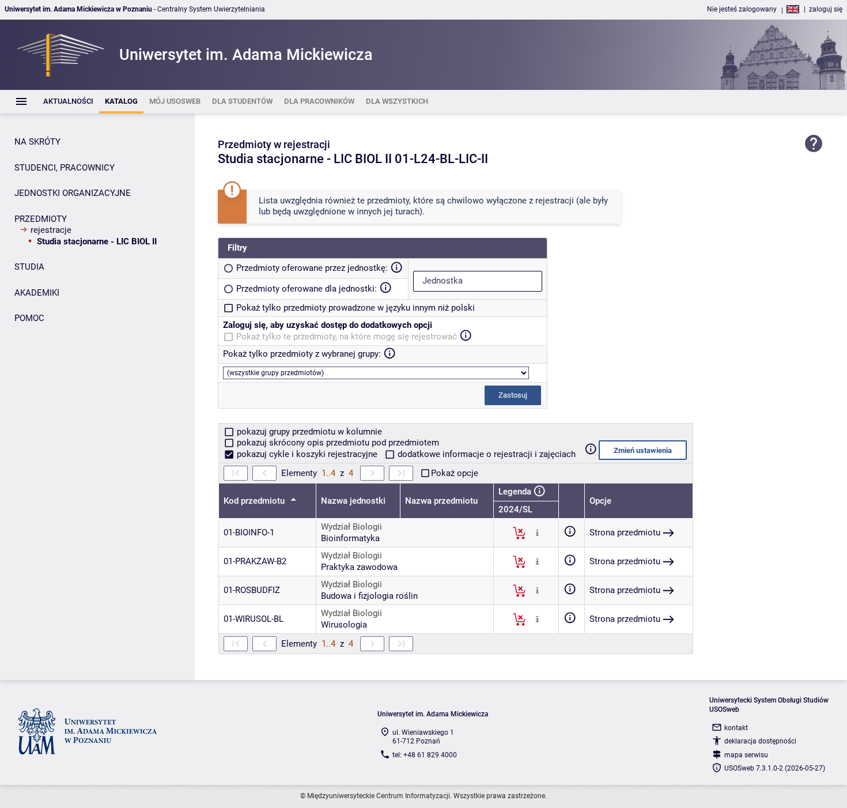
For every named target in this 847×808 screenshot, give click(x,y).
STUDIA (29, 267)
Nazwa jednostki (353, 501)
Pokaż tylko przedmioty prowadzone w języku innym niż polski (355, 308)
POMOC (29, 318)
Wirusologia (344, 625)
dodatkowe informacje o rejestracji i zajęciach (485, 454)
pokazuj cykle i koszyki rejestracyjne (307, 454)
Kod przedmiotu (255, 501)
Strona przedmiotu (624, 532)
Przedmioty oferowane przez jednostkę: (312, 268)
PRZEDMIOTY (40, 219)
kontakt (736, 728)
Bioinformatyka (350, 538)
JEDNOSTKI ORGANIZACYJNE (72, 193)
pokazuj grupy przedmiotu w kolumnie (308, 431)
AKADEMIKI (36, 293)
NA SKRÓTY (37, 142)
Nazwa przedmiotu (441, 501)
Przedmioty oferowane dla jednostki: (306, 289)
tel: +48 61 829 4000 (424, 755)
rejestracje (51, 230)
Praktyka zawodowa (359, 567)
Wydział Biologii (351, 527)
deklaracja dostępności (760, 741)
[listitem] (68, 102)
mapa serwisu (746, 755)
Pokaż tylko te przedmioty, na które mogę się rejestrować (346, 336)
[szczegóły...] (537, 532)
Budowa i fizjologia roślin (369, 596)
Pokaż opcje (454, 473)
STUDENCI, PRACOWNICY (64, 168)
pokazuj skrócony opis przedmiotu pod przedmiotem (337, 442)
